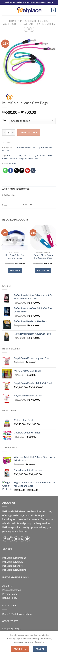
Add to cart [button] (43, 271)
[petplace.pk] (29, 10)
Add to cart (28, 132)
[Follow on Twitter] (16, 538)
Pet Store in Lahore (12, 565)
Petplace (12, 163)
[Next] (55, 251)
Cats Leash (27, 155)
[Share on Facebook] (10, 170)
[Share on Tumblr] (33, 170)
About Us (7, 585)
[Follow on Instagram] (10, 538)
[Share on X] (16, 170)
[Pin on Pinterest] (27, 170)
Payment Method (11, 589)
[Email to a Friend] (21, 170)
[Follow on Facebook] (5, 538)
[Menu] (4, 10)
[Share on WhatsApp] (5, 170)
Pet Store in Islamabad (14, 557)
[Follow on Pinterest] (27, 538)
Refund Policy (9, 597)
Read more (15, 271)
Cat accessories (14, 155)
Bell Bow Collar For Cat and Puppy (14, 256)
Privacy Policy (9, 593)
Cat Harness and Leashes (38, 23)
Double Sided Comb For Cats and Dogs (43, 256)
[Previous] (2, 251)
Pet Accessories (30, 20)
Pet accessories (31, 158)
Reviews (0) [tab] (8, 195)
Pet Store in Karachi (12, 561)
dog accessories (40, 155)
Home (13, 20)
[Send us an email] (21, 538)
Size (4, 120)
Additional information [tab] (16, 189)
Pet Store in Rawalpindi (14, 569)
